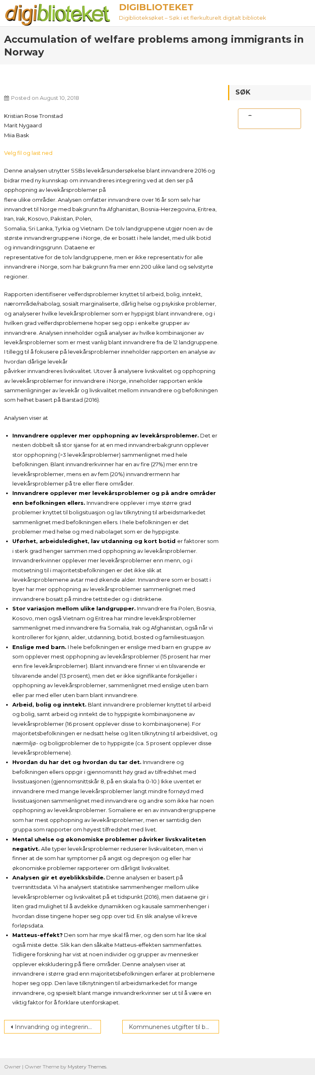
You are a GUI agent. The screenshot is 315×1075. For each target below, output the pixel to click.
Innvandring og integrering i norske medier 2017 (58, 1027)
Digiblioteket (156, 7)
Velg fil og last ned (28, 153)
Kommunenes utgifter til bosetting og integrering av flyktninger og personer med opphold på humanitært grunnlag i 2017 (174, 1027)
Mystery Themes (87, 1066)
